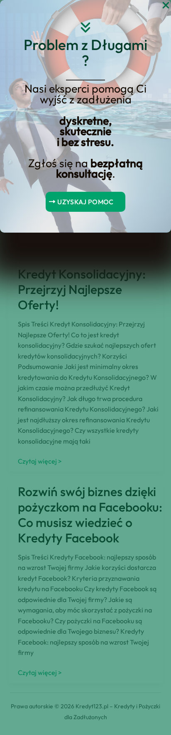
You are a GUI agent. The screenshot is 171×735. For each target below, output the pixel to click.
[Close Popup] (166, 5)
